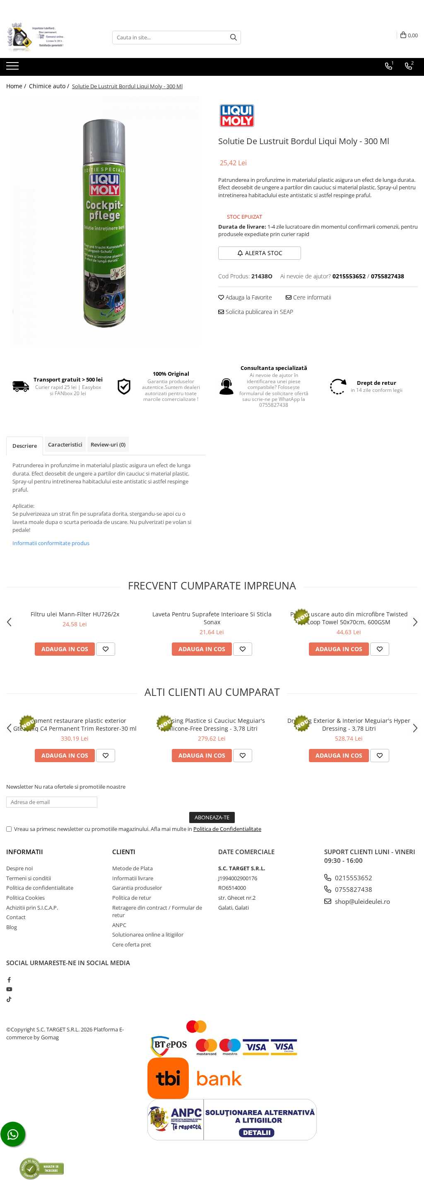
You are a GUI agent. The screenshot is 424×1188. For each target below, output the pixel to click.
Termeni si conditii (28, 878)
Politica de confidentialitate (39, 887)
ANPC (119, 925)
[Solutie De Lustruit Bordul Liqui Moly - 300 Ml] (106, 221)
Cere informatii (311, 297)
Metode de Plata (132, 868)
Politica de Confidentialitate (227, 829)
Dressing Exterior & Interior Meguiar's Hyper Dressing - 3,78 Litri (348, 724)
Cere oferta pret (131, 944)
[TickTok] (9, 999)
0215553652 (352, 878)
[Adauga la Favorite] (105, 649)
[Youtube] (9, 989)
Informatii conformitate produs (50, 543)
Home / (17, 86)
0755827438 (352, 889)
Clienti (123, 852)
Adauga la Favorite (248, 297)
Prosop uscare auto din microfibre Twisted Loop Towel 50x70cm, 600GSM (349, 618)
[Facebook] (9, 979)
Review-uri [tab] (108, 444)
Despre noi (19, 868)
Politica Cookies (25, 897)
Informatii (24, 852)
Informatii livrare (132, 878)
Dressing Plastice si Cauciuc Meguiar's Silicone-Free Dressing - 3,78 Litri (212, 724)
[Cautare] (233, 37)
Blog (11, 927)
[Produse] (13, 68)
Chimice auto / (50, 86)
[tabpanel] (106, 221)
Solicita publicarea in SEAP (258, 312)
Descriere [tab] (24, 445)
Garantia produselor (137, 887)
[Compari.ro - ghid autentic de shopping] (42, 1168)
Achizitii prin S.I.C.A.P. (32, 907)
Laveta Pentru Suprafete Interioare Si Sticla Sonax (212, 618)
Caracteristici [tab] (65, 444)
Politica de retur (131, 897)
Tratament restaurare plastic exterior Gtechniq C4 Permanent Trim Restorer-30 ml (75, 724)
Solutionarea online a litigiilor (147, 934)
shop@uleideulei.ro (361, 901)
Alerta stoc (263, 253)
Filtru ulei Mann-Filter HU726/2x (75, 614)
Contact (16, 917)
